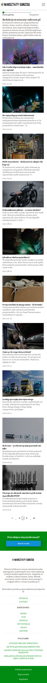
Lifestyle (23, 620)
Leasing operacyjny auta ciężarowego (17, 399)
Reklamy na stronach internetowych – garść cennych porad (23, 657)
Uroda (23, 627)
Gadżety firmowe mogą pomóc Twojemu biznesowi (23, 651)
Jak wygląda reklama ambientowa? (23, 647)
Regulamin (23, 679)
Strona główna (8, 14)
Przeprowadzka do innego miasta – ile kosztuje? (22, 304)
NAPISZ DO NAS (23, 543)
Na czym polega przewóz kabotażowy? (18, 115)
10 (34, 518)
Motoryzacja (23, 624)
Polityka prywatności (23, 669)
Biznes (23, 613)
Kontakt (23, 601)
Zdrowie (23, 631)
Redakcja (23, 598)
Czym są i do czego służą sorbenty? (16, 352)
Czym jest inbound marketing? (23, 643)
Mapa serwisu (23, 674)
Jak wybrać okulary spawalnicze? (16, 257)
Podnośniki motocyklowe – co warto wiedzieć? (21, 210)
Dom (23, 617)
